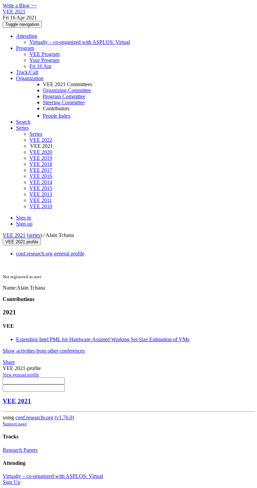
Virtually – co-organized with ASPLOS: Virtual (79, 42)
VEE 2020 (40, 152)
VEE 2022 (40, 140)
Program (25, 48)
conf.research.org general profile (50, 253)
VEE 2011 (40, 200)
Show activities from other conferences (44, 351)
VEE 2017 (40, 170)
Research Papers (20, 450)
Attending (26, 36)
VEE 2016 (40, 176)
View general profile (21, 374)
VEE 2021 (14, 235)
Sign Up (11, 482)
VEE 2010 (40, 206)
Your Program (44, 60)
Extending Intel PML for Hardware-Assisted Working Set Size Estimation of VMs (102, 339)
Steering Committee (64, 102)
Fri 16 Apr (40, 66)
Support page (15, 423)
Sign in (23, 218)
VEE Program (44, 54)
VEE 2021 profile (21, 241)
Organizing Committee (67, 90)
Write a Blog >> (20, 5)
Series (35, 134)
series (34, 235)
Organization (30, 78)
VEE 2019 (40, 158)
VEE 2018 (40, 164)
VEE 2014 (40, 182)
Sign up (24, 224)
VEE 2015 (40, 188)
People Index (57, 116)
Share (9, 362)
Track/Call (27, 72)
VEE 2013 (40, 194)
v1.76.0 (64, 417)
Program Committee (64, 96)
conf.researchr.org (34, 417)
